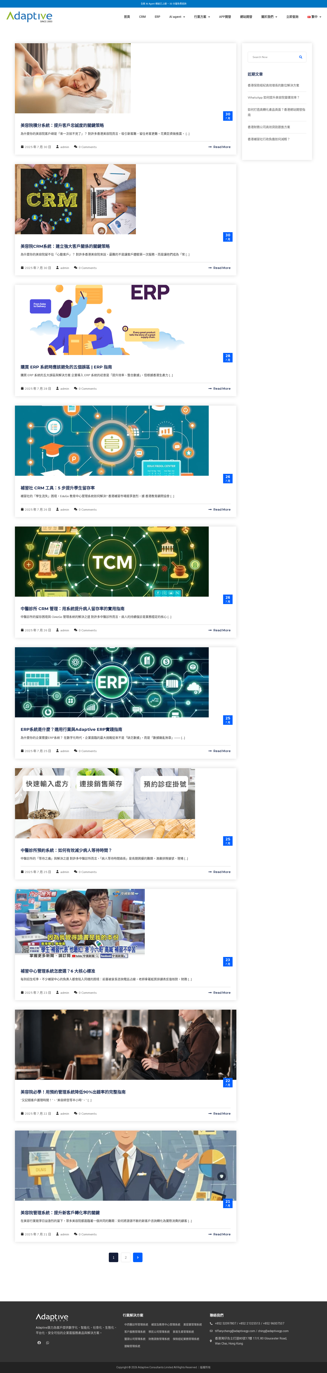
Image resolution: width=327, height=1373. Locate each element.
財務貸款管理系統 (159, 1338)
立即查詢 (292, 17)
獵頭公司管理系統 (135, 1338)
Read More (222, 147)
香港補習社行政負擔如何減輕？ (269, 139)
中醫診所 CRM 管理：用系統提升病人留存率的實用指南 (73, 608)
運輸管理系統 (132, 1346)
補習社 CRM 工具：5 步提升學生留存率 (58, 488)
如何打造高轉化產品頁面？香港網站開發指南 (276, 112)
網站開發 (246, 17)
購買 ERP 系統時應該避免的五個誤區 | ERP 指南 (66, 367)
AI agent (175, 17)
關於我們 (267, 17)
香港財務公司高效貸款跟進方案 (269, 127)
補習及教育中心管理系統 (165, 1324)
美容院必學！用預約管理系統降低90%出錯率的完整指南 (73, 1092)
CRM (142, 17)
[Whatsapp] (47, 1342)
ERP (157, 17)
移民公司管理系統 (159, 1331)
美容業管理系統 (192, 1324)
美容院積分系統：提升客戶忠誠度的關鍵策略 (62, 125)
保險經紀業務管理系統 (186, 1338)
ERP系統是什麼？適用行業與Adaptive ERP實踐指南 (71, 729)
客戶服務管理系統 (135, 1331)
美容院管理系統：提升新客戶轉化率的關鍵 (60, 1212)
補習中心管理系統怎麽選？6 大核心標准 (58, 971)
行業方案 (200, 17)
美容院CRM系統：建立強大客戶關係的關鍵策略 (65, 246)
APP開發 (225, 17)
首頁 (127, 17)
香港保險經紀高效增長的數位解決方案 (273, 85)
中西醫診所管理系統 (136, 1324)
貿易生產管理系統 (183, 1331)
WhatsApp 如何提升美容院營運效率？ (274, 98)
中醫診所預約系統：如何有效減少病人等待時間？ (66, 850)
